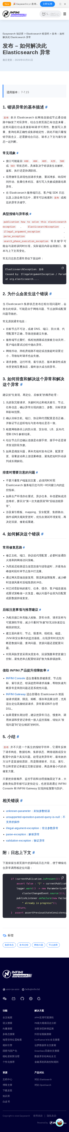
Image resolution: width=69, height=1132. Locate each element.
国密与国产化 (10, 1051)
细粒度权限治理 (11, 1056)
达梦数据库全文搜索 (45, 1045)
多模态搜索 (9, 1034)
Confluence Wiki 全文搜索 (47, 1040)
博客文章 (7, 1085)
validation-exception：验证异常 (25, 840)
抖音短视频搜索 (42, 1034)
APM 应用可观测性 (44, 1017)
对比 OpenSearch (42, 1085)
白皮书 (6, 1102)
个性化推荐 (9, 1062)
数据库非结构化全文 (45, 1056)
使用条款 (38, 1116)
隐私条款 (51, 1116)
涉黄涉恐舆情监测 (44, 1029)
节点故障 (53, 945)
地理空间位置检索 (12, 1040)
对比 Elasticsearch (43, 1079)
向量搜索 (7, 1029)
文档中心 (7, 1079)
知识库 (6, 1096)
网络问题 (38, 945)
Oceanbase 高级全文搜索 (46, 1051)
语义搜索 (7, 1023)
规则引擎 (7, 1045)
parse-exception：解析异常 (23, 834)
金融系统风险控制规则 (46, 1062)
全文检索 (7, 1017)
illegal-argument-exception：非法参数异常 (32, 828)
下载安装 (7, 1090)
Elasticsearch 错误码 (37, 33)
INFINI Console (15, 678)
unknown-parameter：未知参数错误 (28, 811)
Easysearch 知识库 (13, 33)
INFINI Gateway (16, 694)
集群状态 (9, 945)
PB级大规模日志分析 (45, 1023)
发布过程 (23, 945)
